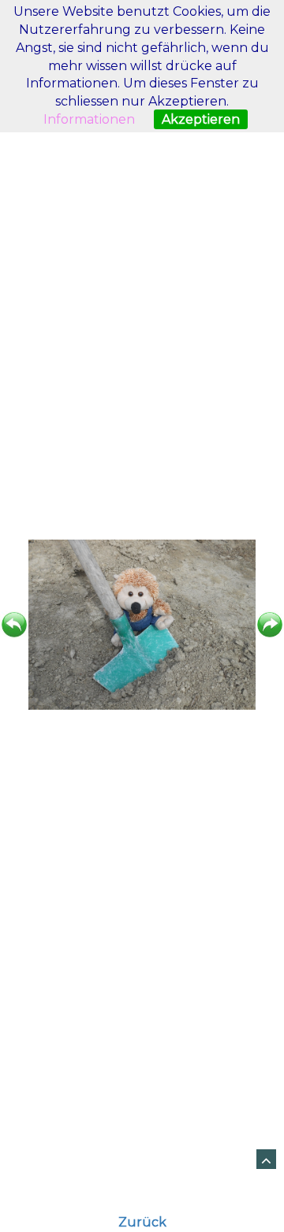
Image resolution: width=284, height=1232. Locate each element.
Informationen (89, 119)
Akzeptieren (201, 119)
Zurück (142, 1222)
